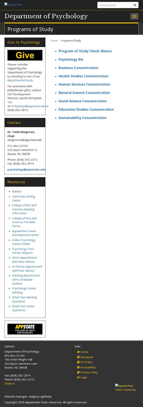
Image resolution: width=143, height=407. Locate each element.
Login (83, 377)
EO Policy (86, 362)
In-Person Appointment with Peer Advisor (27, 268)
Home (54, 40)
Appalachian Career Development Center (25, 233)
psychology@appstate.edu (26, 169)
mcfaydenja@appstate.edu (28, 106)
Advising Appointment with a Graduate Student (26, 279)
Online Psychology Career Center (24, 242)
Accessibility (88, 367)
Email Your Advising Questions (24, 299)
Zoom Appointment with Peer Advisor (24, 259)
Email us (9, 383)
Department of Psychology (46, 16)
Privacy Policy (89, 372)
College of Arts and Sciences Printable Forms (24, 222)
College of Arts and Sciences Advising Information (24, 209)
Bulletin (16, 191)
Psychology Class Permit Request (23, 251)
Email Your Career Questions (23, 308)
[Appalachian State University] (36, 5)
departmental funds (20, 80)
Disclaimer (87, 357)
